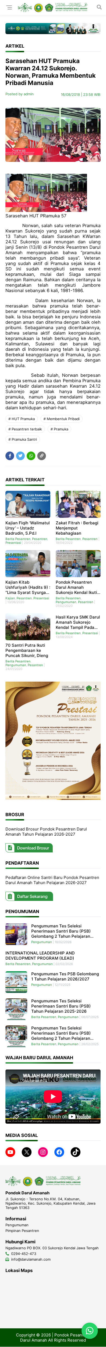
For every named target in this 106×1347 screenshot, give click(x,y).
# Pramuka (59, 429)
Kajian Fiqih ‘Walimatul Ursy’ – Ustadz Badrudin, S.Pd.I (27, 528)
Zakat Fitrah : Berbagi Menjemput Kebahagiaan (77, 528)
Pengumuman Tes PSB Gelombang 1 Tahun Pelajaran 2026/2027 (65, 976)
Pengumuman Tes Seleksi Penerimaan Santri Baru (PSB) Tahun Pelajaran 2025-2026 (61, 1006)
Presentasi (13, 543)
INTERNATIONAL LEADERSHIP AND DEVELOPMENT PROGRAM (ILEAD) (40, 955)
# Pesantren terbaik (25, 429)
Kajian (10, 598)
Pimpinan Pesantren (22, 1230)
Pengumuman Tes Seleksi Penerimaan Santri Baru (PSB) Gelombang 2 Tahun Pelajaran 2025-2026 (61, 1033)
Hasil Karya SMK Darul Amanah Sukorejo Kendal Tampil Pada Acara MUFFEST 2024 (78, 622)
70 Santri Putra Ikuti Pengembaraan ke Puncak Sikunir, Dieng (26, 650)
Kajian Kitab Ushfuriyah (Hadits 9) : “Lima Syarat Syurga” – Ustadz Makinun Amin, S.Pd (27, 587)
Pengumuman (66, 602)
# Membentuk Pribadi (61, 419)
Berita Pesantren (17, 539)
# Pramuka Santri (22, 439)
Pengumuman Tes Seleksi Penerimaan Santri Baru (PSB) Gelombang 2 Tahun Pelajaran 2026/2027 (61, 931)
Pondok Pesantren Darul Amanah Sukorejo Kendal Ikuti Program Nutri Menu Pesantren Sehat (76, 587)
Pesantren (39, 539)
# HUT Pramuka (21, 419)
